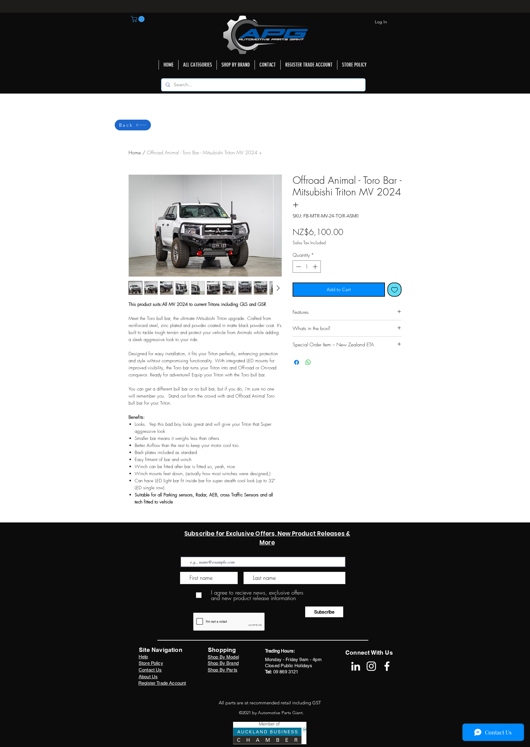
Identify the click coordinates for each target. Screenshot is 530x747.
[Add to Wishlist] (394, 290)
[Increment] (315, 266)
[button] (138, 19)
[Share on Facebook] (296, 362)
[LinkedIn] (355, 666)
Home (135, 152)
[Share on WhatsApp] (308, 362)
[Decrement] (298, 266)
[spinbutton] (306, 266)
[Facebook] (387, 666)
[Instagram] (371, 666)
